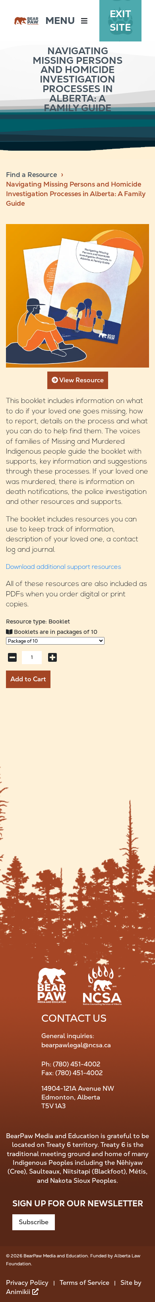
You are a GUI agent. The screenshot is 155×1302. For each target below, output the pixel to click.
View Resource (81, 380)
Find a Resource (31, 174)
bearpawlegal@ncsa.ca (76, 1045)
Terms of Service (84, 1282)
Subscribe (33, 1222)
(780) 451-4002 (76, 1064)
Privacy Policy (27, 1282)
